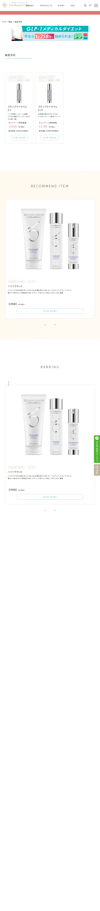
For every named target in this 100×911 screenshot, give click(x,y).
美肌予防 (20, 80)
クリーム (11, 80)
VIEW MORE (19, 137)
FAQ (72, 5)
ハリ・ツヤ (32, 281)
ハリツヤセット (15, 286)
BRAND (30, 5)
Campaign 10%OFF (16, 77)
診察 (27, 80)
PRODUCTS (46, 5)
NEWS (61, 5)
